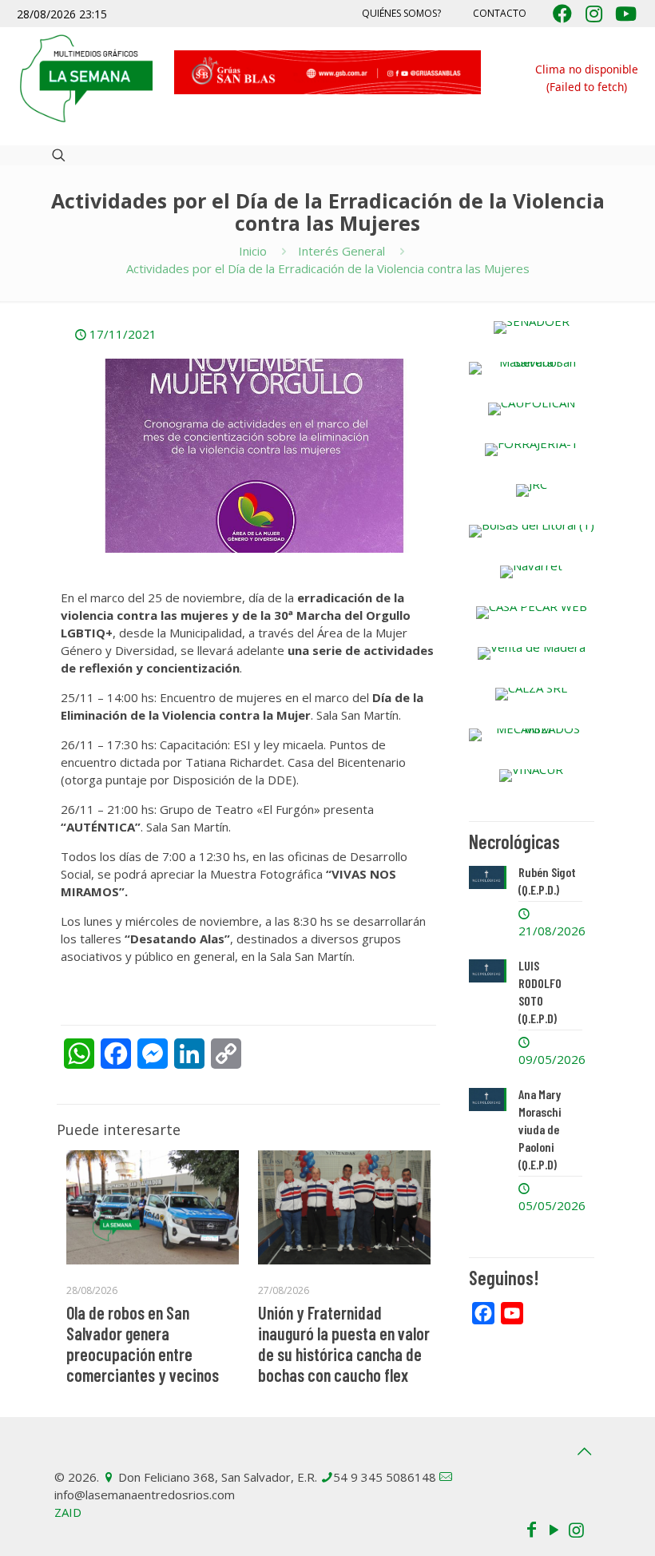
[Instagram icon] (576, 1529)
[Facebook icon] (531, 1529)
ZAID (67, 1512)
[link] (531, 327)
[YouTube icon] (553, 1529)
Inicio (253, 251)
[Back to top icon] (584, 1451)
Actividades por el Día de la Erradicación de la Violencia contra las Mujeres (328, 268)
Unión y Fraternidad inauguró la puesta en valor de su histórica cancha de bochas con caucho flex (344, 1343)
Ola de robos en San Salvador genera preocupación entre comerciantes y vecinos (142, 1343)
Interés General (341, 251)
